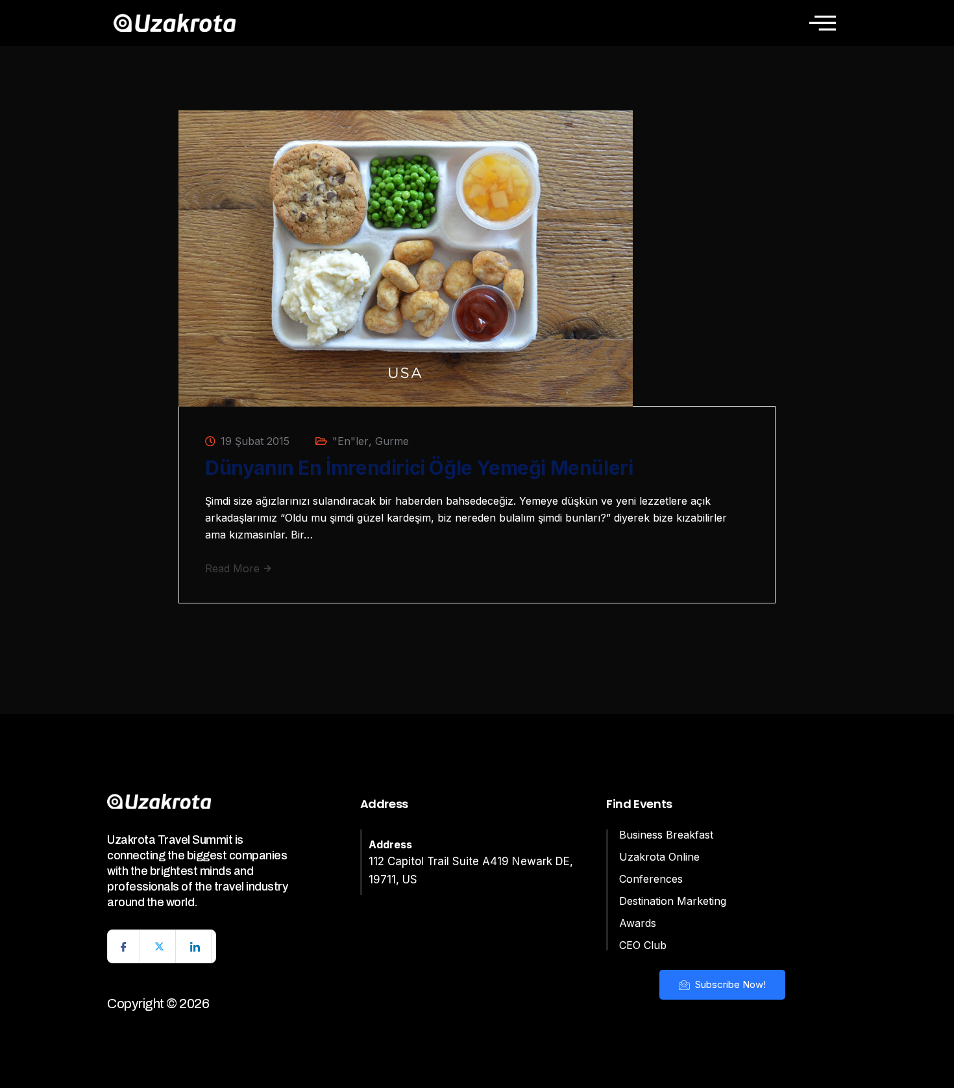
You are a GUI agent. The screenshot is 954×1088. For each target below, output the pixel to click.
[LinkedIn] (195, 946)
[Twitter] (159, 946)
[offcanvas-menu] (822, 22)
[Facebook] (124, 946)
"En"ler (350, 441)
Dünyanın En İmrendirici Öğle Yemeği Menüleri (419, 467)
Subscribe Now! (729, 984)
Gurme (392, 441)
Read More (234, 568)
